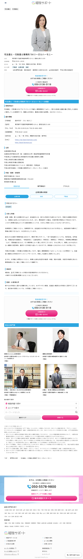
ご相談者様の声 (11, 541)
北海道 (6, 510)
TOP (6, 458)
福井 (6, 513)
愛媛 (61, 513)
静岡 (59, 510)
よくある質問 (48, 541)
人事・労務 (62, 523)
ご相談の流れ (48, 538)
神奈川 (35, 510)
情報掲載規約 (46, 548)
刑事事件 (16, 526)
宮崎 (12, 516)
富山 (9, 513)
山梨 (73, 510)
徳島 (54, 513)
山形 (24, 510)
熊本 (6, 516)
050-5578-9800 (44, 487)
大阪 (16, 513)
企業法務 (17, 196)
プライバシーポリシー (10, 554)
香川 (58, 513)
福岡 (68, 513)
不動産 (66, 196)
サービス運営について (10, 551)
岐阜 (62, 510)
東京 (31, 510)
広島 (37, 513)
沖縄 (20, 516)
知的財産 (68, 523)
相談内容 (17, 186)
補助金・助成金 (9, 526)
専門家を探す (14, 458)
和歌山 (34, 513)
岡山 (41, 513)
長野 (69, 510)
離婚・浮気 (8, 523)
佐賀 (71, 513)
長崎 (75, 513)
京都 (19, 513)
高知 (64, 513)
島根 (51, 513)
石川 (12, 513)
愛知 (56, 510)
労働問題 (33, 523)
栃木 (49, 510)
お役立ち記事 (10, 544)
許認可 (22, 526)
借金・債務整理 (25, 523)
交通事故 (17, 523)
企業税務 (49, 523)
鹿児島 (17, 516)
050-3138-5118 (42, 84)
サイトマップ (46, 554)
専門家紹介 (41, 186)
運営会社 (44, 551)
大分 (9, 516)
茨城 (45, 510)
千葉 (42, 510)
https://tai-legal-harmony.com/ (26, 140)
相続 (41, 196)
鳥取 (48, 513)
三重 (66, 510)
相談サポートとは (11, 538)
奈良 (29, 513)
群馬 (52, 510)
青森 (10, 510)
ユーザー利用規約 (9, 548)
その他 (27, 526)
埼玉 (39, 510)
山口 (44, 513)
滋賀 (26, 513)
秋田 (20, 510)
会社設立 (55, 523)
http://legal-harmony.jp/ (23, 142)
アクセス (66, 186)
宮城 (17, 510)
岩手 (14, 510)
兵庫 (23, 513)
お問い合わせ (48, 544)
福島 (27, 510)
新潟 (76, 510)
